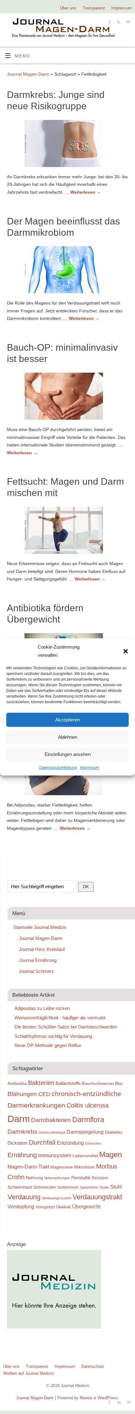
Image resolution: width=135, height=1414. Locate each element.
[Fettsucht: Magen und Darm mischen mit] (67, 531)
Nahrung (34, 1177)
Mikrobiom (84, 1166)
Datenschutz (92, 1366)
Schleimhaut (20, 1187)
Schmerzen (44, 1187)
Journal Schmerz (36, 971)
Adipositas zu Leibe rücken (42, 1008)
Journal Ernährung (38, 960)
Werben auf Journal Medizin (28, 1373)
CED (44, 1094)
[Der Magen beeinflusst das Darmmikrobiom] (67, 271)
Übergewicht (86, 1206)
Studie (104, 1187)
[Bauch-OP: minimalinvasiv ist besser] (67, 397)
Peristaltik (80, 1177)
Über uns (68, 8)
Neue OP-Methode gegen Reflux (47, 1045)
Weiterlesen (85, 192)
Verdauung (24, 1197)
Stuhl (116, 1187)
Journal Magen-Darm (28, 74)
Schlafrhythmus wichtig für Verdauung (53, 1036)
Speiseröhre (89, 1187)
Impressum (89, 767)
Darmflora (88, 1120)
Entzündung (70, 1143)
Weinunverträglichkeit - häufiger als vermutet (59, 1017)
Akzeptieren (67, 719)
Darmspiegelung (85, 1132)
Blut (118, 1083)
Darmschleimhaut (52, 1132)
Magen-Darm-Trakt (28, 1166)
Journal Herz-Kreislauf (42, 949)
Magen (110, 1154)
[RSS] (118, 23)
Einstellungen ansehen (68, 754)
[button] (125, 651)
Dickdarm (18, 1143)
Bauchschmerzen (98, 1083)
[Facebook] (109, 23)
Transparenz (94, 8)
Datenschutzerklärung (58, 767)
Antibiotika (17, 1083)
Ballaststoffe (68, 1083)
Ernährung (22, 1155)
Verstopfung (21, 1206)
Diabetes (113, 1132)
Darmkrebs (22, 1131)
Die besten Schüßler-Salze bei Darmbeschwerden (65, 1026)
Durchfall (42, 1142)
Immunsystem (54, 1155)
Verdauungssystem (56, 1198)
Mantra (86, 1397)
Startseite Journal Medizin (39, 927)
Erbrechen (93, 1143)
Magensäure (62, 1167)
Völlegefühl (45, 1207)
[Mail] (127, 23)
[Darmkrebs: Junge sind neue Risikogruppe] (67, 145)
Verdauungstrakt (97, 1197)
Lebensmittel (85, 1155)
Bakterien (41, 1082)
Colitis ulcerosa (88, 1105)
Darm (19, 1119)
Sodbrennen (67, 1187)
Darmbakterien (51, 1120)
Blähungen (22, 1094)
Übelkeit (63, 1207)
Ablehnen (67, 737)
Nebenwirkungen (57, 1178)
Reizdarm (100, 1178)
